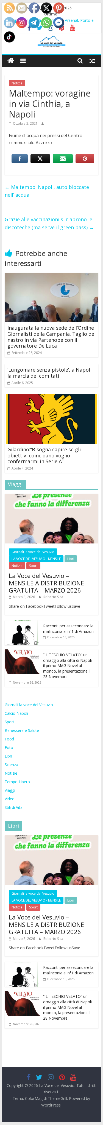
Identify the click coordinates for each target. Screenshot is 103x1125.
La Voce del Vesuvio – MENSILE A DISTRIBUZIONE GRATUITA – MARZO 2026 (46, 582)
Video (10, 798)
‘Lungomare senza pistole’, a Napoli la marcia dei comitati (49, 372)
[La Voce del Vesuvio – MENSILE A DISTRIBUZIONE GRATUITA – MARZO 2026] (52, 496)
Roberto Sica (53, 597)
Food (9, 739)
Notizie (17, 83)
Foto (9, 747)
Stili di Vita (14, 807)
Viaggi (10, 790)
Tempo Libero (17, 781)
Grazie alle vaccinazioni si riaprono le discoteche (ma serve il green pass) (49, 223)
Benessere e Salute (22, 730)
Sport (33, 565)
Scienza (11, 764)
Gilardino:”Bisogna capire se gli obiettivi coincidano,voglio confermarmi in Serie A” (44, 455)
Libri (70, 558)
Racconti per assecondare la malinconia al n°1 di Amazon (68, 628)
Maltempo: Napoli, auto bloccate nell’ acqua (47, 191)
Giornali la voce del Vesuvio (33, 552)
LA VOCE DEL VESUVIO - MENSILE (36, 558)
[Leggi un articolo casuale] (92, 60)
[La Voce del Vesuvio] (11, 61)
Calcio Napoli (16, 713)
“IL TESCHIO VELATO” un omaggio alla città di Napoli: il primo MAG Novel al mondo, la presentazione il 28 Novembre (68, 665)
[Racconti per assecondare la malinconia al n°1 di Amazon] (22, 623)
